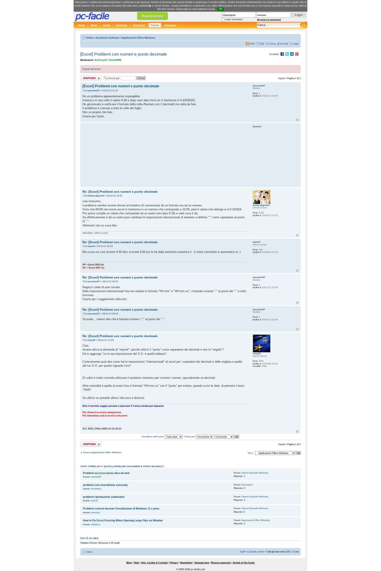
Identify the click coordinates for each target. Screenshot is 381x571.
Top (297, 120)
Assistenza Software (107, 37)
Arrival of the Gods (244, 562)
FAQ (261, 43)
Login (296, 43)
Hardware (121, 25)
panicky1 (95, 512)
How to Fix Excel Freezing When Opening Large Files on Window (122, 520)
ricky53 (91, 340)
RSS (252, 43)
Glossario (170, 25)
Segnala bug (201, 562)
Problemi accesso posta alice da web (106, 473)
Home (81, 25)
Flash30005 (114, 60)
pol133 (94, 500)
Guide (106, 25)
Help (136, 562)
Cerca (272, 43)
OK (220, 9)
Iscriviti (284, 43)
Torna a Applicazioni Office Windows (102, 452)
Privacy (174, 562)
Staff (242, 551)
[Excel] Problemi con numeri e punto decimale (123, 54)
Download (139, 25)
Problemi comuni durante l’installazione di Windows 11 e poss (121, 508)
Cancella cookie (255, 551)
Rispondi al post (88, 77)
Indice (89, 37)
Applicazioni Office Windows (138, 37)
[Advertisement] (164, 155)
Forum (155, 25)
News (94, 25)
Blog (129, 562)
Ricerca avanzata (221, 562)
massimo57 (93, 90)
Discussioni (247, 484)
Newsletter (186, 562)
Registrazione (152, 16)
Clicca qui (182, 9)
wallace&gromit (95, 195)
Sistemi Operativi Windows (254, 473)
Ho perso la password (269, 19)
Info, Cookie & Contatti (154, 562)
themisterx (96, 488)
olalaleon (95, 524)
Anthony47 (100, 60)
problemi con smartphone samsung (105, 485)
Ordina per (190, 436)
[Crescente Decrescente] (226, 436)
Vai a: (250, 453)
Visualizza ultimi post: (153, 436)
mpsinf (91, 246)
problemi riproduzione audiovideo (104, 497)
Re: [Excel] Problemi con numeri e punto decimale (120, 191)
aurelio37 (96, 477)
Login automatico (234, 19)
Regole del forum (91, 69)
